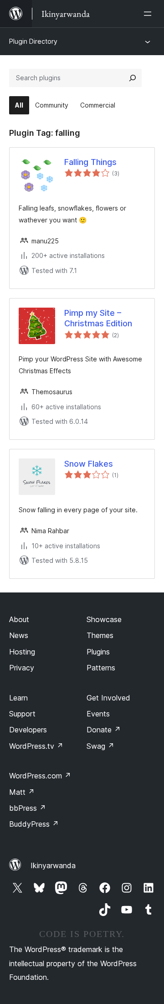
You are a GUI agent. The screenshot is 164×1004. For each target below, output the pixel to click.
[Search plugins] (132, 78)
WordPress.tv (36, 746)
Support (22, 713)
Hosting (22, 651)
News (18, 635)
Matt (22, 792)
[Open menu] (149, 13)
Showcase (104, 619)
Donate (104, 729)
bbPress (27, 808)
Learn (18, 697)
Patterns (101, 667)
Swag (100, 746)
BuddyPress (34, 824)
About (19, 619)
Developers (28, 729)
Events (98, 713)
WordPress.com (40, 775)
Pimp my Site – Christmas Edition (98, 318)
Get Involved (108, 697)
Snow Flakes (88, 464)
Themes (100, 635)
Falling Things (90, 162)
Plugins (98, 651)
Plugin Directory (33, 41)
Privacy (21, 667)
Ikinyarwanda (53, 865)
